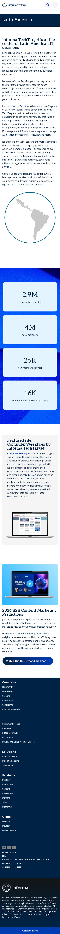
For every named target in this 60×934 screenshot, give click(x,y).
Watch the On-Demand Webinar (26, 661)
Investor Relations (11, 709)
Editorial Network (10, 732)
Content (6, 788)
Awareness (7, 793)
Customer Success (11, 723)
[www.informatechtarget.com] (16, 5)
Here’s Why (8, 686)
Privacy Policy (9, 852)
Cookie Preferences (11, 863)
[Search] (48, 5)
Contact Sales (30, 930)
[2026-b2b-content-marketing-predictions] (30, 584)
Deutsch (6, 825)
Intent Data (7, 784)
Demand (6, 797)
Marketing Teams (10, 760)
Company (9, 682)
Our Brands (7, 737)
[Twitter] (9, 847)
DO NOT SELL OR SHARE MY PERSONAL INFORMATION (25, 859)
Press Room (8, 700)
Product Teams (9, 756)
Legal (5, 856)
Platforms (7, 806)
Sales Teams (8, 765)
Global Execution (10, 830)
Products (8, 775)
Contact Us (7, 704)
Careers (6, 695)
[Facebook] (14, 847)
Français (6, 821)
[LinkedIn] (4, 847)
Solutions (9, 751)
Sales (4, 802)
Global (7, 816)
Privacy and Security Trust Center (18, 741)
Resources (7, 728)
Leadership (7, 691)
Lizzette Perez (18, 106)
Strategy (6, 779)
